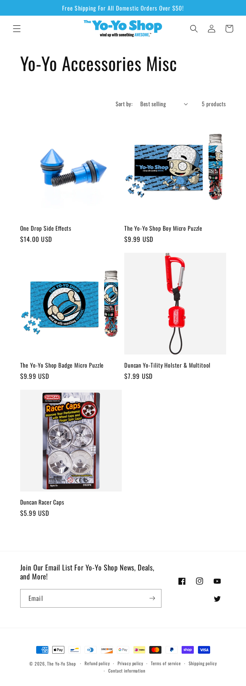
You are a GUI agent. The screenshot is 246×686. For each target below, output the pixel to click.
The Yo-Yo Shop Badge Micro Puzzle (62, 365)
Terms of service (166, 663)
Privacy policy (130, 663)
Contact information (126, 670)
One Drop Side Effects (46, 228)
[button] (17, 28)
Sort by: (124, 104)
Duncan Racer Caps (42, 502)
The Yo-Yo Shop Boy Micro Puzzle (163, 228)
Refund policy (97, 663)
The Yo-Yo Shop (61, 663)
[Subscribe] (152, 598)
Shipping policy (203, 663)
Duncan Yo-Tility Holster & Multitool (167, 365)
